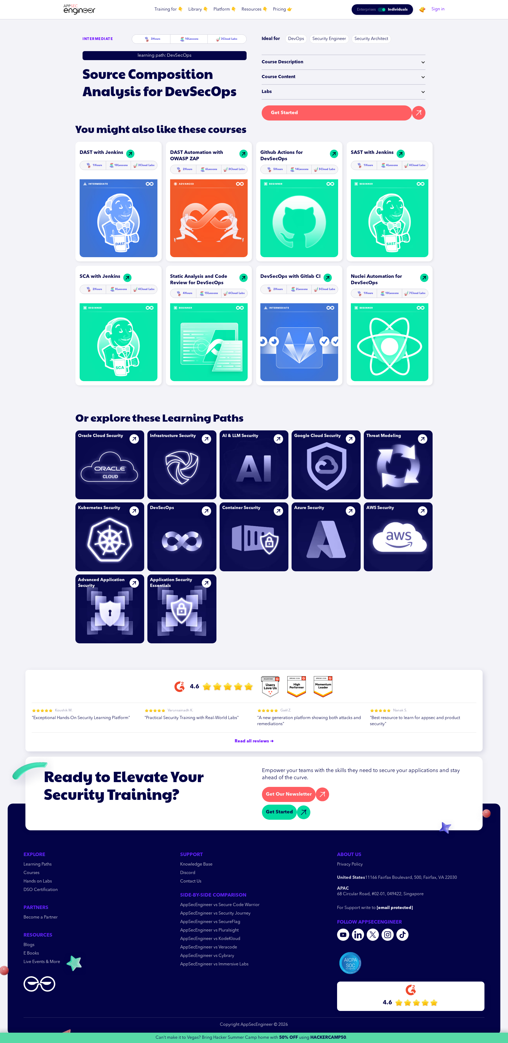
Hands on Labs (38, 881)
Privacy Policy (350, 864)
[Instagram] (388, 935)
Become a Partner (41, 917)
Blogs (29, 945)
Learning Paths (38, 864)
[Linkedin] (358, 935)
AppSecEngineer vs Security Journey (215, 913)
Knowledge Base (196, 864)
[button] (169, 9)
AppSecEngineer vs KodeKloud (210, 939)
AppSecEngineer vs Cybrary (207, 956)
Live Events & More (42, 962)
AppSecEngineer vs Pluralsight (209, 930)
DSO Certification (41, 890)
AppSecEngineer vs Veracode (208, 947)
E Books (31, 953)
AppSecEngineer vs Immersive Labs (214, 964)
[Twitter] (373, 935)
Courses (31, 873)
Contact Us (190, 881)
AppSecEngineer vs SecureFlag (210, 922)
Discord (187, 873)
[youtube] (343, 935)
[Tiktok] (402, 935)
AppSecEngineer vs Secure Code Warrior (220, 905)
